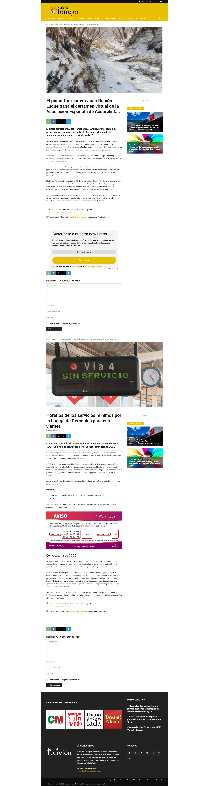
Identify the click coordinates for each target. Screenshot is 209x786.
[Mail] (146, 1)
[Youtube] (161, 1)
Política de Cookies (138, 780)
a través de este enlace (77, 217)
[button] (160, 19)
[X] (153, 1)
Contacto (159, 780)
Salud (89, 18)
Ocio (72, 18)
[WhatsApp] (157, 1)
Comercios (62, 18)
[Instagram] (143, 1)
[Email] (63, 121)
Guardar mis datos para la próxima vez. (65, 323)
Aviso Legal (76, 266)
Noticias (51, 18)
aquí (107, 217)
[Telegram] (150, 1)
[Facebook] (139, 1)
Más (141, 18)
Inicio (48, 24)
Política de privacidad (121, 780)
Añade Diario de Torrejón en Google (60, 212)
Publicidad (150, 780)
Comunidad (111, 18)
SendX (116, 269)
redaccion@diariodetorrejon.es (89, 771)
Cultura (80, 18)
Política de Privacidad (93, 266)
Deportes (99, 18)
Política (122, 18)
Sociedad (133, 18)
